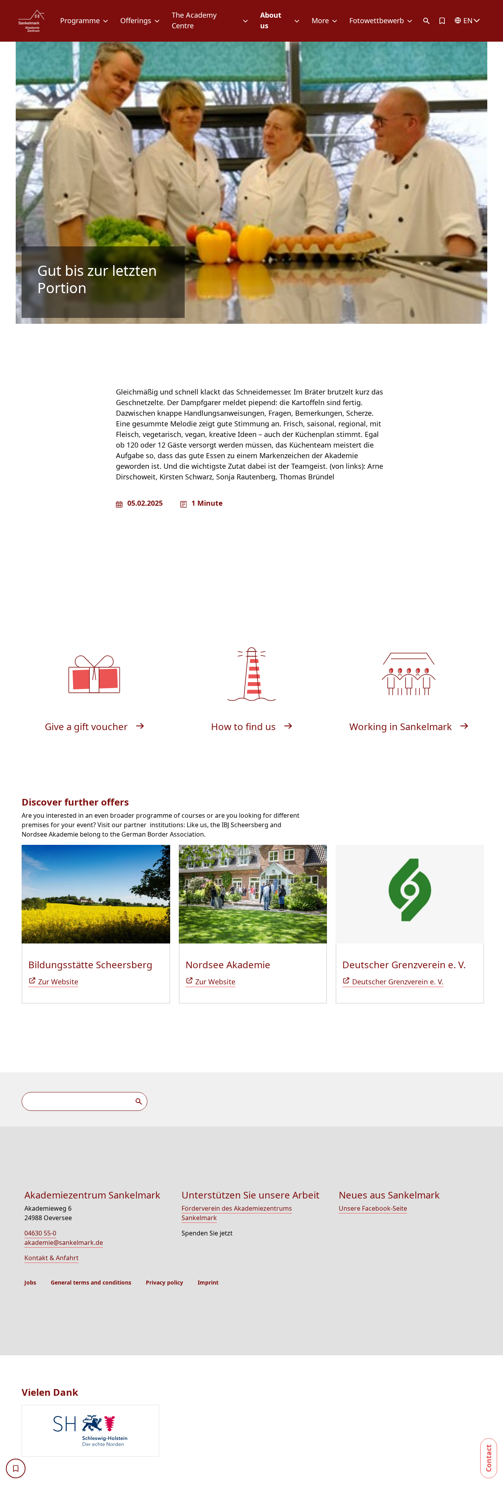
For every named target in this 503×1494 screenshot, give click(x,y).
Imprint (208, 1282)
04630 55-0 (40, 1233)
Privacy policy (164, 1282)
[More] (336, 21)
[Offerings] (158, 21)
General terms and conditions (91, 1282)
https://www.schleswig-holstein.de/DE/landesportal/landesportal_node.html (90, 1430)
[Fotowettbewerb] (411, 21)
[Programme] (107, 21)
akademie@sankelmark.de (63, 1242)
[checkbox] (16, 1468)
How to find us (244, 726)
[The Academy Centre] (247, 21)
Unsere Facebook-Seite (373, 1208)
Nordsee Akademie (227, 964)
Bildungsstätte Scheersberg (90, 964)
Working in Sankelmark (401, 726)
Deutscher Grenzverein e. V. (404, 964)
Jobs (30, 1282)
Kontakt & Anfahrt (51, 1258)
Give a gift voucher (87, 726)
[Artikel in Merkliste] (442, 21)
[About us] (298, 21)
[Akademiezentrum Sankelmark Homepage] (31, 21)
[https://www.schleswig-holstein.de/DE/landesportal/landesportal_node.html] (254, 1432)
